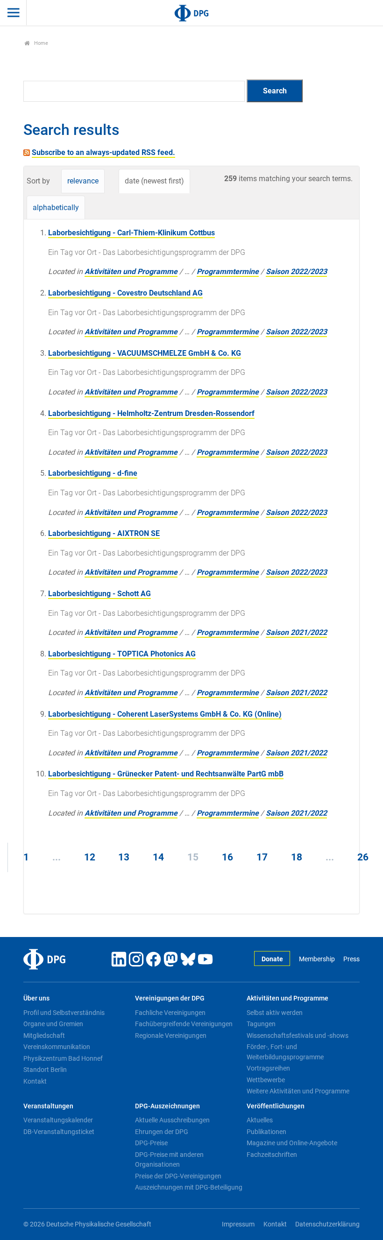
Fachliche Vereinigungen (170, 1012)
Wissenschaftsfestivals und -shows (297, 1035)
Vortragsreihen (268, 1068)
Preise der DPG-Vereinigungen (178, 1176)
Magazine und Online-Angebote (292, 1143)
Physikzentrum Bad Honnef (63, 1058)
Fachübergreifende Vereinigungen (184, 1024)
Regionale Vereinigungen (170, 1035)
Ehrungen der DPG (161, 1131)
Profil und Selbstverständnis (64, 1012)
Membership (316, 959)
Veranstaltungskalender (58, 1120)
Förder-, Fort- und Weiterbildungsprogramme (285, 1052)
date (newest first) (154, 180)
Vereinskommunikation (56, 1046)
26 (363, 857)
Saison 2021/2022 (296, 632)
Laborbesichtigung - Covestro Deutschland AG (125, 293)
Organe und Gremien (53, 1024)
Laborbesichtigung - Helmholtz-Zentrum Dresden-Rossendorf (151, 413)
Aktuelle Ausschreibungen (172, 1120)
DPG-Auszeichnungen (167, 1106)
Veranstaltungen (48, 1106)
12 (89, 857)
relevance (83, 180)
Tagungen (261, 1024)
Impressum (238, 1224)
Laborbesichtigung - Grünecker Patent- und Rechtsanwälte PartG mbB (166, 773)
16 (227, 857)
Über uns (36, 998)
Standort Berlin (45, 1069)
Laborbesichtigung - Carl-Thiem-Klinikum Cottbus (131, 232)
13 (123, 857)
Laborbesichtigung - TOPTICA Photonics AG (122, 653)
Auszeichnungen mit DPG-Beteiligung (188, 1187)
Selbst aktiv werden (275, 1012)
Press (351, 959)
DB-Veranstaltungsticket (58, 1131)
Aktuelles (260, 1120)
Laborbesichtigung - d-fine (92, 473)
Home (40, 43)
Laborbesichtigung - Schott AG (99, 593)
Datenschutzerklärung (327, 1224)
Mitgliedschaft (44, 1035)
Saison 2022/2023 (296, 271)
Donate (272, 959)
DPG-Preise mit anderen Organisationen (169, 1160)
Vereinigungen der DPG (170, 998)
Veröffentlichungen (276, 1106)
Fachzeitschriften (272, 1154)
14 (158, 857)
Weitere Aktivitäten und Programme (298, 1091)
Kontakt (35, 1081)
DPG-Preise (151, 1143)
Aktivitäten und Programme (131, 271)
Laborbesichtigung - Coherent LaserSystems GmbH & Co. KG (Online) (165, 714)
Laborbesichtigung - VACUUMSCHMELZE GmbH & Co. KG (144, 353)
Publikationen (266, 1131)
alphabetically (56, 207)
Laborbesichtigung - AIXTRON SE (104, 533)
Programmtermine (228, 271)
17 (262, 857)
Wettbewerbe (266, 1080)
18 (296, 857)
